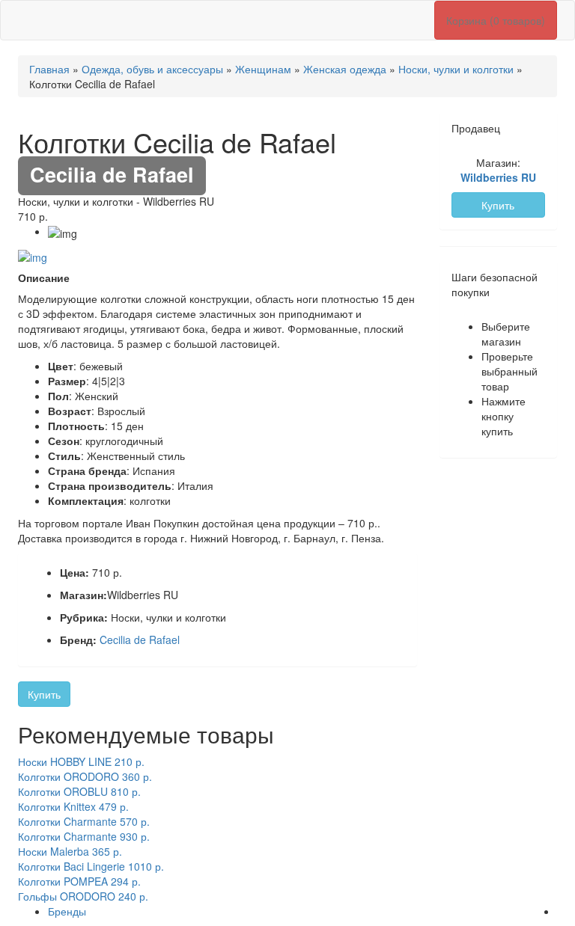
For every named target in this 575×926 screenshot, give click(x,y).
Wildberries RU (498, 177)
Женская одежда (344, 68)
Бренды (67, 911)
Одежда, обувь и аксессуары (152, 68)
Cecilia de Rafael (140, 639)
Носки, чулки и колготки (456, 68)
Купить (44, 694)
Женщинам (263, 68)
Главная (49, 68)
